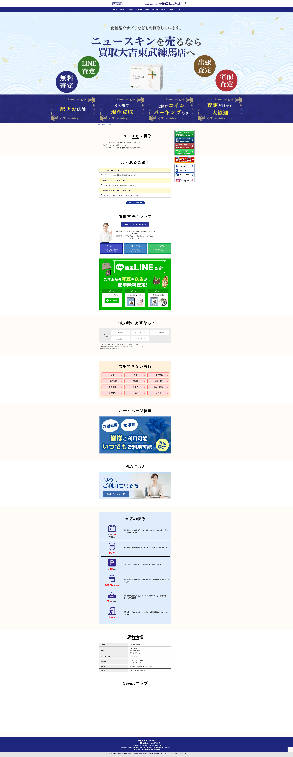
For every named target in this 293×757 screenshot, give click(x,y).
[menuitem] (115, 9)
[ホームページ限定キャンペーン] (135, 434)
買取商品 (131, 9)
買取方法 (163, 9)
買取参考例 (139, 9)
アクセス (154, 753)
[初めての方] (135, 485)
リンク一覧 (184, 753)
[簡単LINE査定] (135, 284)
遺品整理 (149, 753)
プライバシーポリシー (169, 753)
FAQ (158, 753)
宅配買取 (145, 753)
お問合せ (162, 753)
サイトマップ (177, 753)
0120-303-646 (134, 657)
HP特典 (147, 9)
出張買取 (140, 753)
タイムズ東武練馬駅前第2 (138, 670)
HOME (115, 9)
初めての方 (123, 9)
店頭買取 (135, 753)
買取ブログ (155, 9)
